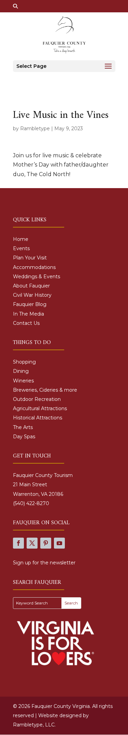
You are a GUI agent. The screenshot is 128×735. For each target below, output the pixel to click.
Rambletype (35, 128)
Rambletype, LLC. (34, 725)
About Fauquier (31, 286)
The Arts (23, 427)
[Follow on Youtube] (59, 543)
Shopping (24, 362)
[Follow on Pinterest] (45, 543)
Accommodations (34, 267)
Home (20, 239)
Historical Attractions (37, 418)
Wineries (23, 381)
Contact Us (26, 323)
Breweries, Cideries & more (45, 390)
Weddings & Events (36, 276)
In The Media (28, 314)
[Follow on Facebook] (18, 543)
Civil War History (32, 295)
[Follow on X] (32, 543)
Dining (21, 371)
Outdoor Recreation (37, 399)
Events (21, 248)
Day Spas (24, 436)
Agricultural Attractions (40, 408)
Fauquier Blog (29, 304)
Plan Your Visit (30, 258)
